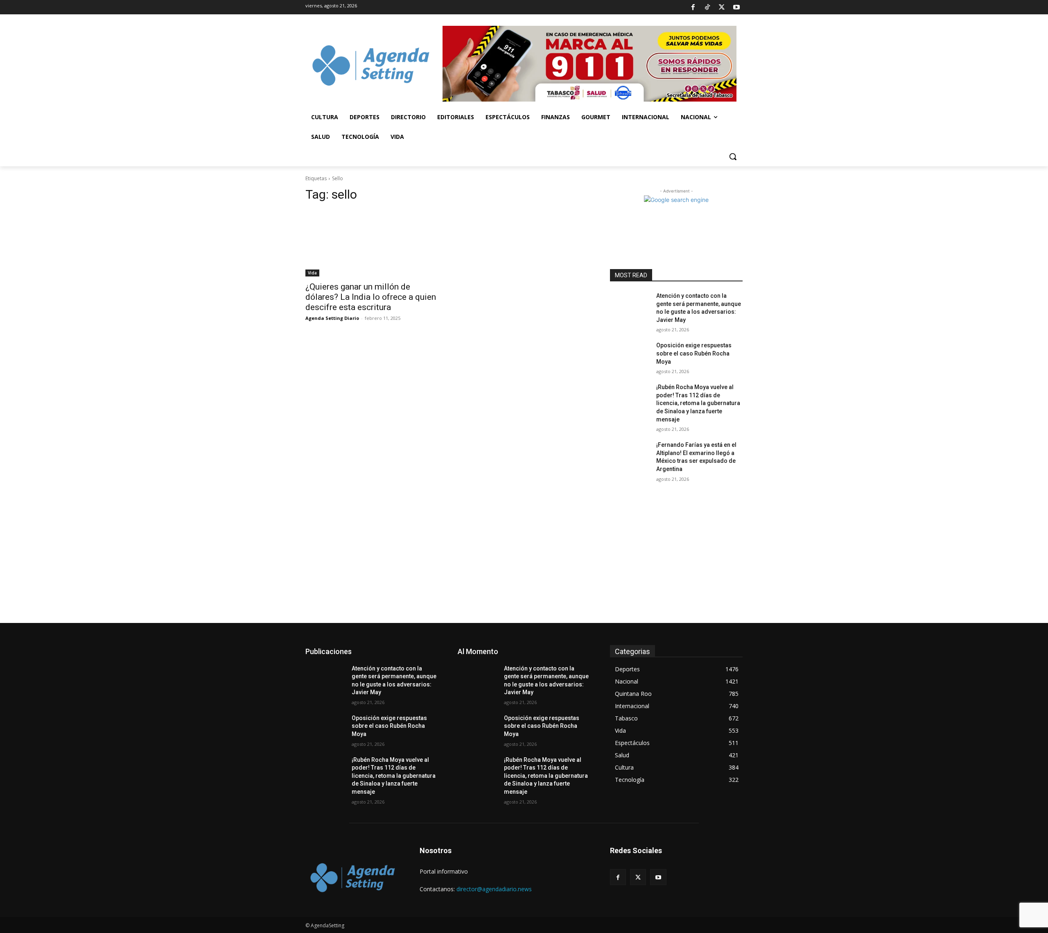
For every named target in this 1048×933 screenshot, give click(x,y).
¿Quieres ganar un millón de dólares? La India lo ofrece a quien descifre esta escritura (370, 297)
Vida (312, 273)
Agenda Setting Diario (332, 318)
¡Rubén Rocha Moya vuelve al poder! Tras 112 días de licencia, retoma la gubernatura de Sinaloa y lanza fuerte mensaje (698, 403)
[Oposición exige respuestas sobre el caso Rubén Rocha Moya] (630, 355)
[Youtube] (736, 7)
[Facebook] (693, 7)
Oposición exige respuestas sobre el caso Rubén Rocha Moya (694, 353)
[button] (733, 156)
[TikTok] (707, 7)
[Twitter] (722, 7)
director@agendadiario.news (494, 889)
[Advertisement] (524, 561)
